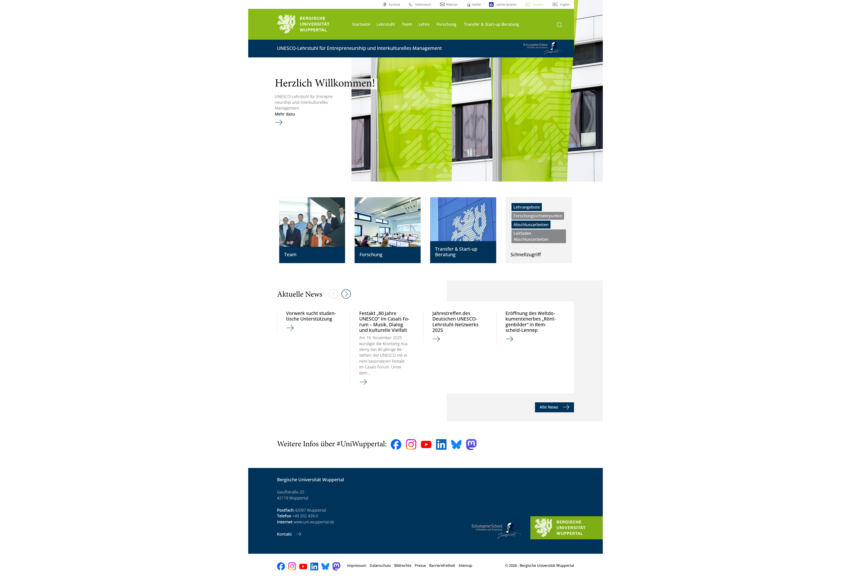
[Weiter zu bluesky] (456, 444)
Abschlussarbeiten (530, 224)
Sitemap (465, 565)
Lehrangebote (526, 207)
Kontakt (285, 534)
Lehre (424, 24)
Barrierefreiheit (442, 565)
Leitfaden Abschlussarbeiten (530, 236)
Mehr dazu (285, 114)
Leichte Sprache (506, 4)
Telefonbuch (423, 4)
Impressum (356, 565)
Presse (420, 565)
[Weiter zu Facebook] (396, 444)
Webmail (451, 4)
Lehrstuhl (386, 24)
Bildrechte (402, 565)
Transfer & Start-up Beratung (491, 24)
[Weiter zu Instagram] (411, 444)
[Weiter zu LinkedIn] (441, 444)
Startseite (361, 24)
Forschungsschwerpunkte (537, 215)
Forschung (446, 24)
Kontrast (394, 4)
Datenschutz (380, 565)
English (565, 4)
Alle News (549, 407)
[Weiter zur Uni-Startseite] (312, 24)
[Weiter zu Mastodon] (471, 444)
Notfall (476, 4)
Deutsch (538, 4)
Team (407, 24)
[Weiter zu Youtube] (426, 444)
